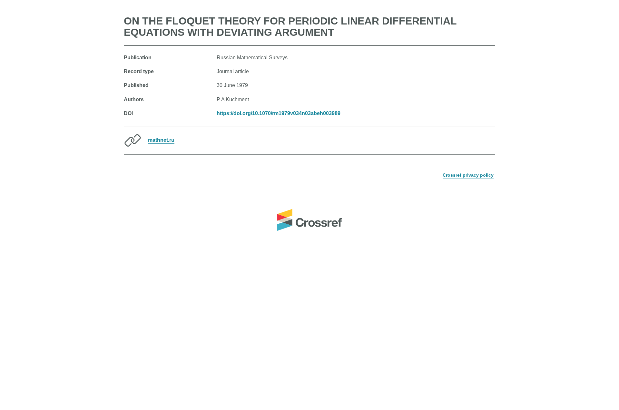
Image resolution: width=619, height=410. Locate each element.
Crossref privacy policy (468, 175)
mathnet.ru (161, 139)
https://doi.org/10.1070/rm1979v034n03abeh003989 (278, 113)
